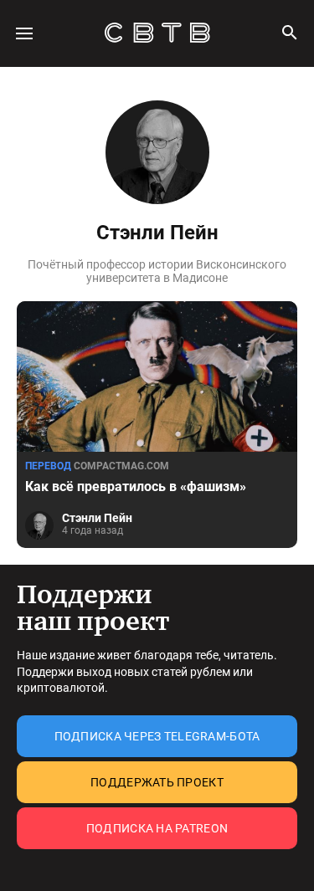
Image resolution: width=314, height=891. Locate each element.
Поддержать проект (157, 782)
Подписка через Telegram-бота (157, 736)
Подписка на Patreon (157, 828)
